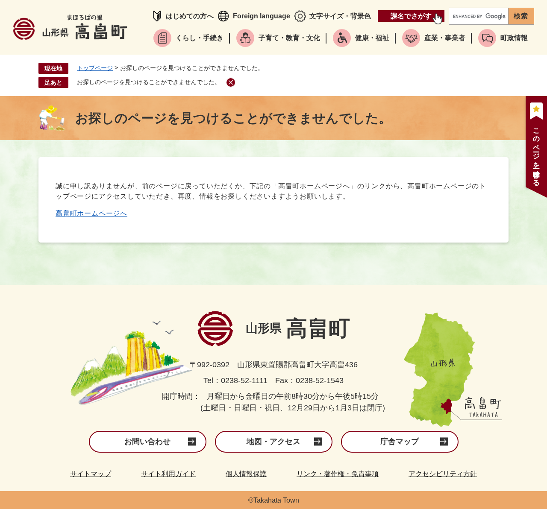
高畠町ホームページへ (91, 213)
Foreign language (261, 16)
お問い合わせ (147, 441)
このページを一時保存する (536, 153)
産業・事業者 (444, 37)
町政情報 (514, 37)
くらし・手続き (200, 37)
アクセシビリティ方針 (443, 473)
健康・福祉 (372, 37)
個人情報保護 (246, 473)
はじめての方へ (190, 16)
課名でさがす (411, 16)
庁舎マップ (399, 441)
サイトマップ (90, 473)
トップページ (95, 67)
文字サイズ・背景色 (340, 16)
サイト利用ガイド (168, 473)
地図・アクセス (273, 441)
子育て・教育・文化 (289, 37)
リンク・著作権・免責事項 (338, 473)
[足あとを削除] (231, 82)
